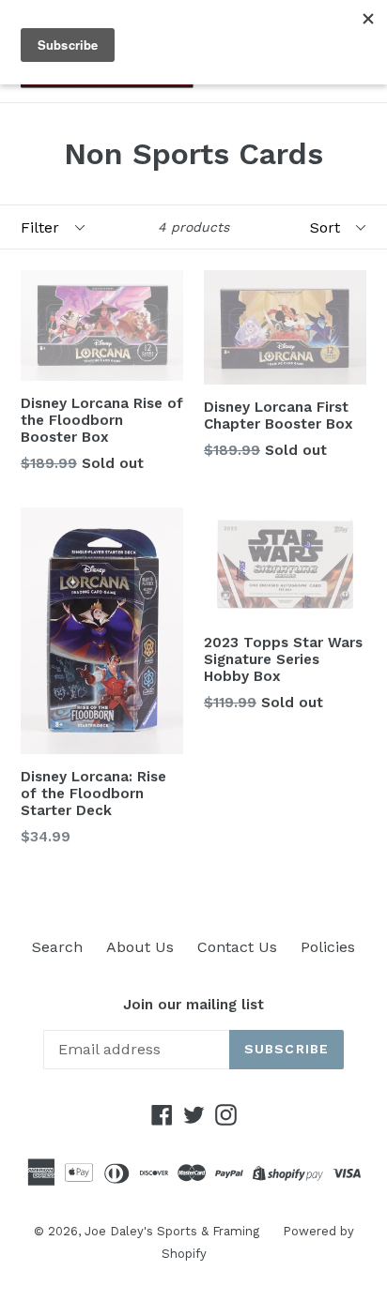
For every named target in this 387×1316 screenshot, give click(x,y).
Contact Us (237, 947)
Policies (328, 947)
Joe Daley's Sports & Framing (172, 1231)
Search (57, 947)
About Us (140, 947)
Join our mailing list (193, 1004)
